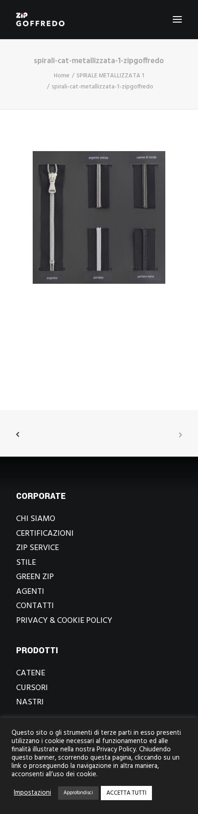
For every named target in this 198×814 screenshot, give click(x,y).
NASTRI (30, 702)
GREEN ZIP (35, 577)
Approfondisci (78, 793)
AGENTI (30, 591)
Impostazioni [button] (32, 793)
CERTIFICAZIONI (45, 533)
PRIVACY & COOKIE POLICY (64, 620)
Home (62, 76)
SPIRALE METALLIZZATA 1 (110, 76)
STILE (26, 562)
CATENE (30, 673)
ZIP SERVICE (37, 548)
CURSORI (32, 688)
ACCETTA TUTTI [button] (126, 793)
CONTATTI (35, 606)
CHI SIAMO (35, 519)
